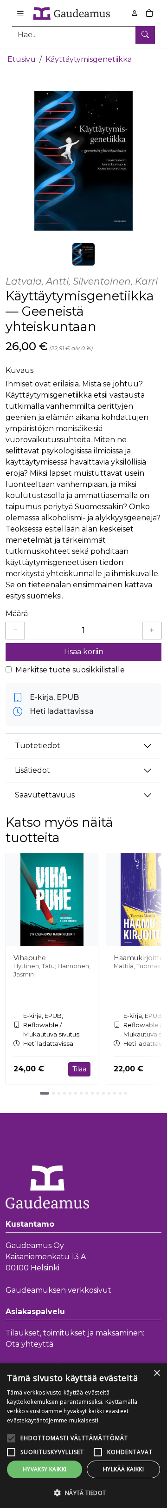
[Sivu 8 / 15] (86, 1093)
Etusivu (21, 59)
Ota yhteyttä (29, 1344)
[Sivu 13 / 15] (114, 1093)
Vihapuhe (29, 958)
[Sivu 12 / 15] (109, 1093)
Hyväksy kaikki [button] (45, 1469)
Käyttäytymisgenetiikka (88, 59)
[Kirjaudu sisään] (134, 13)
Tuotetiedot (37, 745)
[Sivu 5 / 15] (70, 1093)
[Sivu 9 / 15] (92, 1093)
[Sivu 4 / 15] (64, 1093)
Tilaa (79, 1069)
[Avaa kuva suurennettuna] (83, 161)
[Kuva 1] (83, 254)
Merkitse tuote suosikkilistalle (70, 669)
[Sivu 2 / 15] (53, 1093)
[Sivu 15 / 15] (125, 1093)
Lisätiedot (32, 770)
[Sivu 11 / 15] (103, 1093)
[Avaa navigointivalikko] (20, 13)
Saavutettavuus (45, 795)
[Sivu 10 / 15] (97, 1093)
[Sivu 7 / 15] (81, 1093)
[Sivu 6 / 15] (75, 1093)
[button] (83, 1492)
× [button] (156, 1373)
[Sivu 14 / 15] (120, 1093)
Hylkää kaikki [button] (123, 1469)
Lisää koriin (83, 651)
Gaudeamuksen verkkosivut (58, 1290)
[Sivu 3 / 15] (59, 1093)
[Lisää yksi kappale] (151, 630)
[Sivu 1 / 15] (44, 1093)
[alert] (83, 1435)
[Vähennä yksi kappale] (15, 630)
